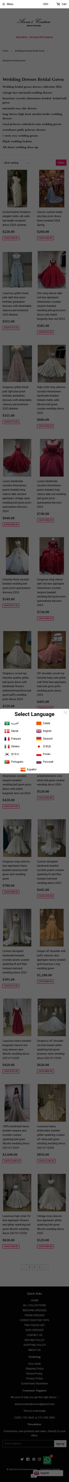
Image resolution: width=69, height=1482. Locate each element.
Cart (63, 4)
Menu (10, 4)
